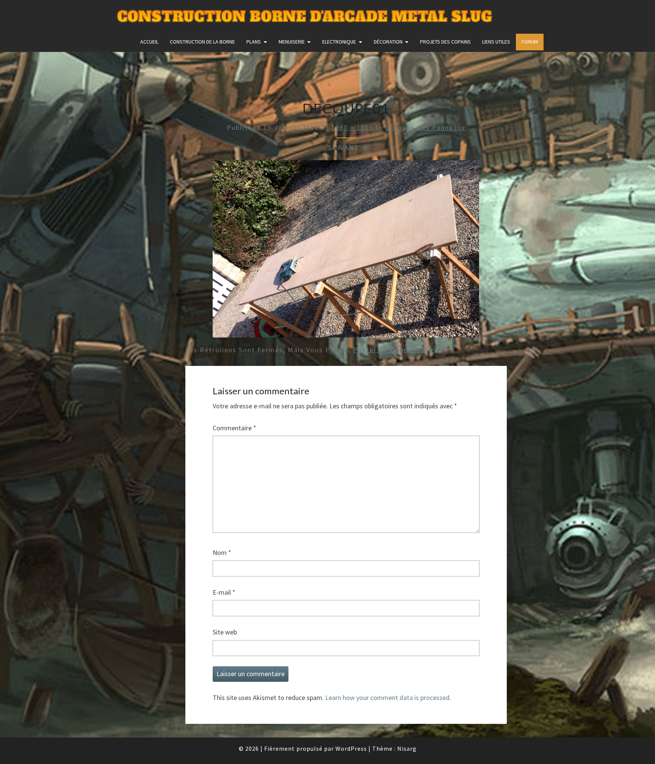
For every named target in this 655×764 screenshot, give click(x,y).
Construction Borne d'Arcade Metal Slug (304, 17)
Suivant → (348, 147)
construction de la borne (202, 41)
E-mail (224, 592)
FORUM (530, 41)
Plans (253, 41)
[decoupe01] (346, 251)
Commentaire (234, 427)
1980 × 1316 (352, 127)
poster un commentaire (395, 349)
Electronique (339, 41)
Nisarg (407, 748)
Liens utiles (496, 41)
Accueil (149, 41)
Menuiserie (292, 41)
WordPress (351, 748)
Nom (222, 552)
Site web (225, 632)
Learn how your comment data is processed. (388, 697)
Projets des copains (445, 41)
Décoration (388, 41)
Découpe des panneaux (425, 127)
